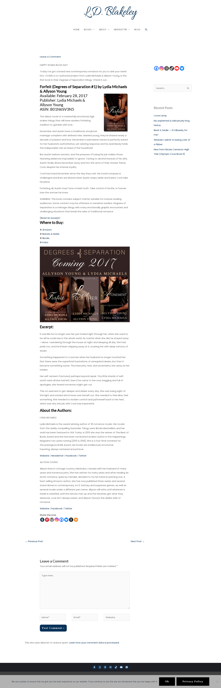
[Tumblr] (42, 520)
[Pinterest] (47, 520)
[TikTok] (171, 68)
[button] (146, 29)
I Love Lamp (160, 115)
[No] (217, 681)
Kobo (45, 242)
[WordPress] (52, 520)
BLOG (137, 29)
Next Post (137, 541)
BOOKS (88, 29)
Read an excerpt (50, 217)
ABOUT (102, 29)
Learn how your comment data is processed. (94, 642)
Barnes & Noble (50, 233)
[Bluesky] (66, 520)
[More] (76, 520)
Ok (167, 681)
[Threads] (71, 520)
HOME (76, 29)
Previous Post (34, 541)
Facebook (71, 455)
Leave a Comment (50, 56)
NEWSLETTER (120, 29)
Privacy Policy (193, 681)
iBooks (45, 238)
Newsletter (57, 455)
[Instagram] (57, 520)
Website (44, 455)
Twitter (82, 455)
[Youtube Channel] (177, 68)
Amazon (47, 229)
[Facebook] (61, 520)
